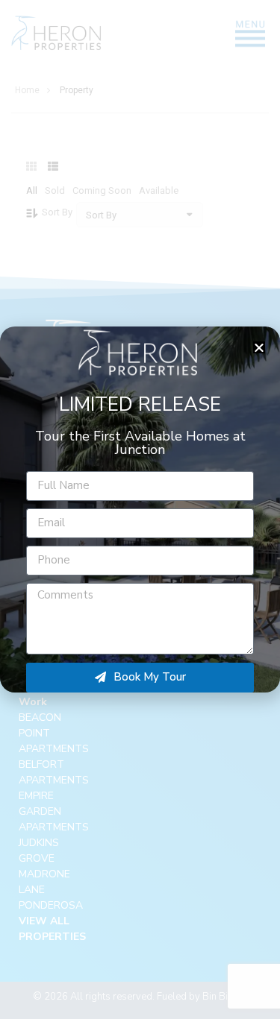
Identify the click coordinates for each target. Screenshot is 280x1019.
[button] (259, 347)
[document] (140, 509)
